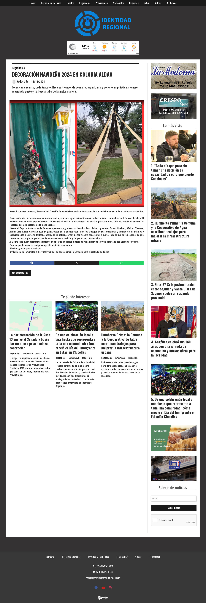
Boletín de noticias (172, 487)
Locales (70, 3)
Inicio (32, 3)
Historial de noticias (51, 3)
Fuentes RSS (122, 557)
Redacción (23, 81)
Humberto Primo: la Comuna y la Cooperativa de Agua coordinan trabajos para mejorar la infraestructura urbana (121, 343)
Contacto (50, 557)
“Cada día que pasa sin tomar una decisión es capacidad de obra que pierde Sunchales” (172, 172)
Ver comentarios (20, 273)
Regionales (84, 3)
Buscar (173, 3)
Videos (158, 3)
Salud (146, 3)
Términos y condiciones (98, 557)
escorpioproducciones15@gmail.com (103, 578)
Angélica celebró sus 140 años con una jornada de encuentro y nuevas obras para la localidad (173, 348)
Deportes (134, 3)
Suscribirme (174, 508)
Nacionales (118, 3)
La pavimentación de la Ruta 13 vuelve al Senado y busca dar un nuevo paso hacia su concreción (30, 341)
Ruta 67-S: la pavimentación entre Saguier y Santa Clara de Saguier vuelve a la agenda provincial (173, 291)
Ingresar (156, 557)
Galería (133, 103)
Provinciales (102, 3)
